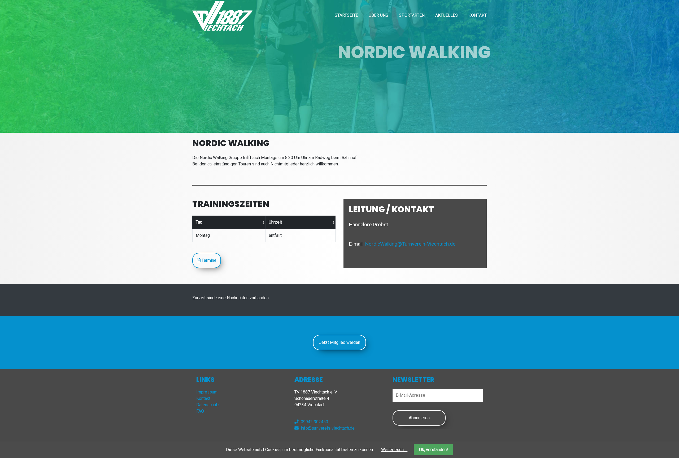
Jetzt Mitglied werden (339, 342)
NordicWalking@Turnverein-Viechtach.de (410, 244)
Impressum (206, 392)
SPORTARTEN (412, 15)
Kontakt (477, 15)
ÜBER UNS (378, 15)
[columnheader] (229, 222)
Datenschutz (208, 404)
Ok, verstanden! (433, 449)
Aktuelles (446, 15)
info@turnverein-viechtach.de (328, 428)
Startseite (346, 15)
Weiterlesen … (394, 449)
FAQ (200, 411)
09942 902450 (314, 421)
